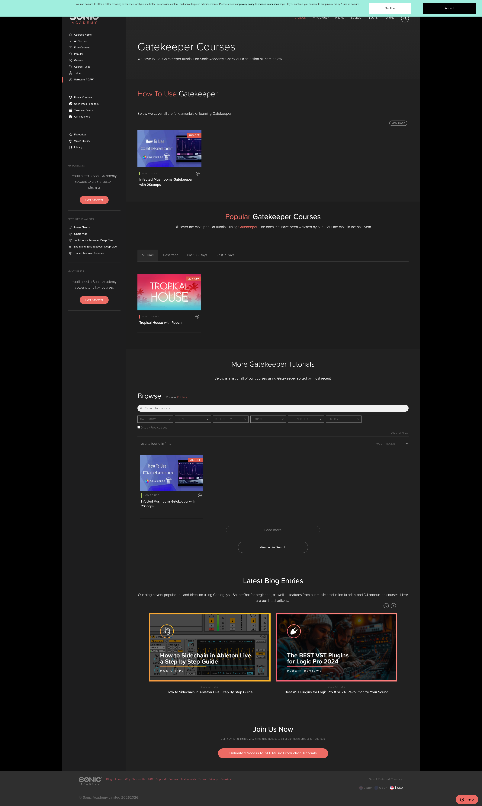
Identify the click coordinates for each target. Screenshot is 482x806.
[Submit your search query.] (141, 407)
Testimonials (188, 779)
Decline (390, 8)
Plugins (373, 17)
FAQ (150, 779)
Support (161, 779)
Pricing (339, 17)
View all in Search (273, 547)
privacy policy (246, 4)
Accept (449, 8)
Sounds (356, 17)
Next (393, 605)
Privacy (213, 779)
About (118, 779)
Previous (386, 605)
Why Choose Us (135, 779)
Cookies (225, 779)
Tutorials (299, 17)
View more (398, 123)
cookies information (268, 4)
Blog (109, 779)
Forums (389, 17)
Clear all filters (400, 433)
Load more (273, 530)
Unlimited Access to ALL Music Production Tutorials (273, 753)
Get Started (94, 200)
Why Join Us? (321, 17)
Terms (202, 779)
